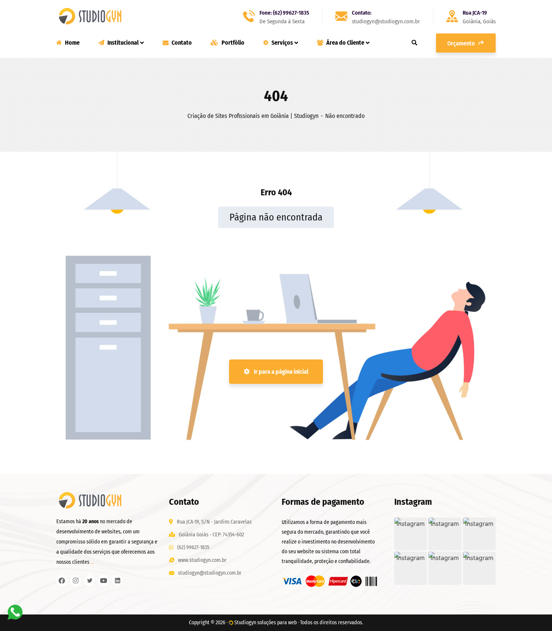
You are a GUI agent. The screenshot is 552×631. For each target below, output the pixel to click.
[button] (410, 534)
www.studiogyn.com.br (202, 560)
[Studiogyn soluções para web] (90, 16)
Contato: (361, 12)
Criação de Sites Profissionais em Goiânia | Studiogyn (252, 115)
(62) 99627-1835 (193, 547)
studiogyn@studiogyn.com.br (209, 573)
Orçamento (461, 43)
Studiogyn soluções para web (265, 622)
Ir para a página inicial (280, 371)
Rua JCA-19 (475, 12)
